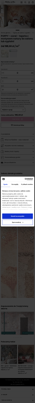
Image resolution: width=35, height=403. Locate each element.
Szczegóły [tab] (14, 184)
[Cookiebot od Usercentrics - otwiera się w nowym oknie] (25, 179)
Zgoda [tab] (5, 184)
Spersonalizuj (16, 222)
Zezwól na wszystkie (17, 216)
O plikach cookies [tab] (27, 184)
